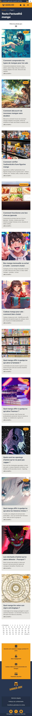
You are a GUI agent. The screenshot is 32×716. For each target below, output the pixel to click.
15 (17, 627)
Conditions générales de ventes (16, 705)
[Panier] (21, 5)
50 (13, 634)
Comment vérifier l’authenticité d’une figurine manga (14, 164)
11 (5, 627)
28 (28, 628)
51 (16, 634)
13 (11, 627)
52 (19, 634)
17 (23, 627)
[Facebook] (11, 711)
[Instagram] (16, 711)
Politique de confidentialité (16, 701)
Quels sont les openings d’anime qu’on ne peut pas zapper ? (14, 459)
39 (7, 632)
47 (3, 634)
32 (13, 630)
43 (19, 632)
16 (20, 627)
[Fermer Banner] (30, 1)
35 (22, 630)
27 (25, 628)
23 (13, 628)
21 (6, 628)
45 (25, 632)
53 (22, 634)
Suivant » (27, 634)
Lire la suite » (7, 73)
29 (3, 630)
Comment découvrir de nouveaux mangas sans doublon (13, 113)
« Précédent (5, 625)
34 (19, 630)
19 (29, 627)
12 (8, 627)
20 (3, 628)
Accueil (4, 10)
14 (14, 627)
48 (7, 634)
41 (13, 632)
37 (28, 630)
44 (22, 632)
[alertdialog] (16, 1)
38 (3, 632)
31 (9, 630)
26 (22, 628)
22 (9, 628)
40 (10, 632)
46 (28, 632)
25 (19, 628)
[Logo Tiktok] (21, 711)
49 (10, 634)
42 (16, 632)
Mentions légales (16, 698)
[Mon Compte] (24, 5)
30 (7, 630)
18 (26, 627)
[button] (28, 5)
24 (16, 628)
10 (3, 627)
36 (25, 630)
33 (16, 630)
